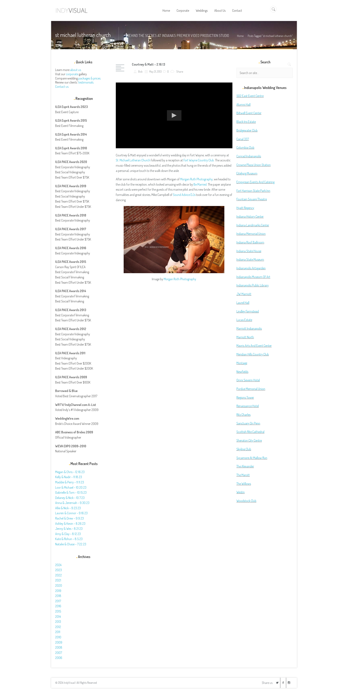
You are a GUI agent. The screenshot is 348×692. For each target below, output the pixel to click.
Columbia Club (245, 147)
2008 (58, 647)
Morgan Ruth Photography (196, 179)
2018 (58, 596)
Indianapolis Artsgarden (251, 268)
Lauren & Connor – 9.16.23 (71, 513)
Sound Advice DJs (184, 195)
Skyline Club (243, 449)
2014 (58, 617)
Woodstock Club (246, 501)
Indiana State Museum (250, 259)
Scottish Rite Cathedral (250, 432)
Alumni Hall (243, 104)
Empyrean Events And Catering (255, 182)
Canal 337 (242, 139)
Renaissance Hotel (247, 406)
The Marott (243, 475)
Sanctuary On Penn (248, 423)
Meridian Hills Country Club (252, 354)
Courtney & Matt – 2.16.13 (148, 64)
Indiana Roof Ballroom (250, 242)
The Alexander (245, 466)
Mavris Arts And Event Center (254, 346)
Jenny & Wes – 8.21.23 (69, 529)
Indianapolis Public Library (252, 285)
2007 (58, 653)
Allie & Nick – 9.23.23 (68, 508)
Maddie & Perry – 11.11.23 (69, 482)
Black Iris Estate (246, 122)
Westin (240, 492)
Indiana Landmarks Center (252, 225)
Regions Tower (245, 397)
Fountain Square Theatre (251, 199)
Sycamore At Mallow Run (251, 458)
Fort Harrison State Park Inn (253, 191)
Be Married (200, 184)
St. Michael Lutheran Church (133, 160)
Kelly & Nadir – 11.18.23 (68, 477)
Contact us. (62, 87)
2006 (58, 658)
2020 (58, 585)
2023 (58, 570)
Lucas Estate (244, 320)
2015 (58, 611)
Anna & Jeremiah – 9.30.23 (72, 503)
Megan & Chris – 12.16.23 (70, 472)
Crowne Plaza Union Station (253, 165)
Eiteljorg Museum (246, 173)
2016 (58, 606)
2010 (58, 637)
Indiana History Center (250, 216)
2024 (58, 565)
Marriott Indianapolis (249, 328)
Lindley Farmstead (247, 311)
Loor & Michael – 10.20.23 (70, 487)
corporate (72, 74)
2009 (58, 642)
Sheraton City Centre (249, 440)
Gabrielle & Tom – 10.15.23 (71, 492)
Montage (241, 363)
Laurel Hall (242, 303)
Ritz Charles (243, 415)
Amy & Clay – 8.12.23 (68, 534)
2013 (58, 622)
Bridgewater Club (247, 130)
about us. (76, 70)
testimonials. (86, 82)
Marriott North (245, 337)
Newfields (242, 372)
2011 (57, 632)
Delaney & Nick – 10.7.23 (70, 498)
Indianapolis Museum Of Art (253, 277)
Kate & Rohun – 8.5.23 (69, 539)
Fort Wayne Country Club (198, 160)
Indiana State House (248, 251)
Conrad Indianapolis (248, 156)
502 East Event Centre (250, 96)
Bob (140, 71)
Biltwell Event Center (248, 113)
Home (240, 36)
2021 (58, 580)
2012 (58, 627)
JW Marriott (243, 294)
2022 (58, 575)
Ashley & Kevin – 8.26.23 (70, 524)
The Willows (243, 484)
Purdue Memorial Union (250, 389)
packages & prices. (89, 78)
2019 (58, 591)
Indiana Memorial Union (251, 234)
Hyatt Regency (245, 208)
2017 (58, 601)
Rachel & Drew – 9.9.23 (69, 518)
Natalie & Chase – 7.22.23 (70, 544)
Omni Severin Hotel (248, 380)
